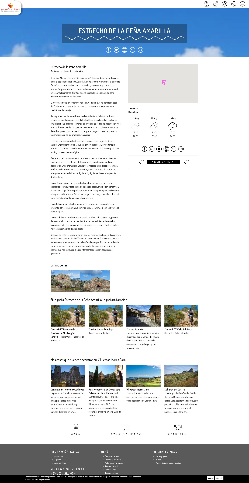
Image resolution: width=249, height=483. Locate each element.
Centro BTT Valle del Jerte (178, 329)
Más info (219, 478)
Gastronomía (177, 434)
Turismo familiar (111, 473)
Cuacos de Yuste (135, 329)
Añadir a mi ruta (163, 162)
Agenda (76, 434)
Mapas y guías (161, 456)
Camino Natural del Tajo (101, 329)
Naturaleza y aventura (114, 463)
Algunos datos (60, 463)
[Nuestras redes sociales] (233, 3)
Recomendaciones (112, 456)
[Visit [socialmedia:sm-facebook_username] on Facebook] (144, 150)
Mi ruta (158, 459)
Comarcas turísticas (113, 459)
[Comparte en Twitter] (116, 51)
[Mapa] (206, 3)
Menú (242, 3)
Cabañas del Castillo (174, 389)
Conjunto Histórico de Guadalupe (67, 389)
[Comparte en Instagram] (124, 51)
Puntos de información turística (168, 463)
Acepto (210, 478)
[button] (164, 82)
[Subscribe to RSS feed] (132, 51)
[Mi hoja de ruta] (215, 3)
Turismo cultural (111, 466)
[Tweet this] (159, 150)
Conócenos (59, 456)
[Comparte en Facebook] (108, 51)
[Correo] (140, 51)
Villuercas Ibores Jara (137, 389)
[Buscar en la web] (224, 3)
